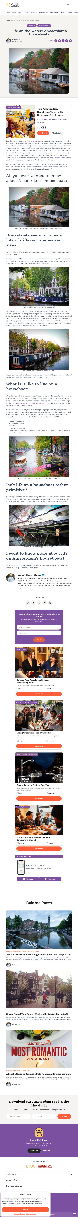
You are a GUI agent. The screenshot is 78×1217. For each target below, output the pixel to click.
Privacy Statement (31, 1214)
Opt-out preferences (19, 1214)
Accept (25, 1210)
